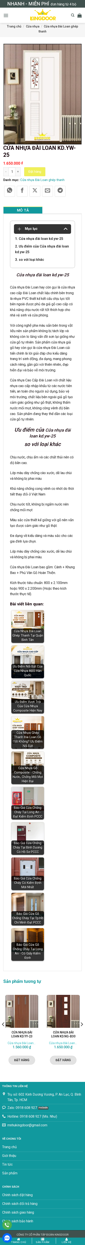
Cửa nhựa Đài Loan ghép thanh (42, 180)
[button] (5, 15)
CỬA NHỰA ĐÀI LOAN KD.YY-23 (21, 1034)
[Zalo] (7, 1238)
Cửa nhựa (32, 26)
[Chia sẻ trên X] (34, 191)
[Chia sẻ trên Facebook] (22, 191)
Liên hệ (66, 1242)
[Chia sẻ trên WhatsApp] (9, 191)
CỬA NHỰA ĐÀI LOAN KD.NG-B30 (63, 1034)
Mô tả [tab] (23, 210)
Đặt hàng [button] (21, 1060)
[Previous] (3, 1033)
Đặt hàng (34, 172)
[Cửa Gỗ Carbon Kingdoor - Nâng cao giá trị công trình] (42, 15)
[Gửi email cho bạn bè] (47, 191)
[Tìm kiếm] (72, 15)
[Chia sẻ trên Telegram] (60, 191)
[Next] (81, 1033)
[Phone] (7, 1225)
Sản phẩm (42, 1242)
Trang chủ (14, 26)
